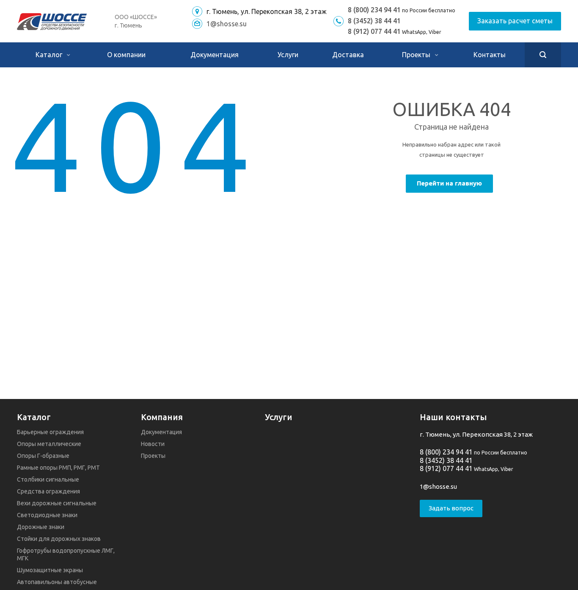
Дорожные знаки (40, 527)
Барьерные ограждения (50, 432)
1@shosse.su (226, 24)
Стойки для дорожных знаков (59, 538)
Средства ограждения (48, 491)
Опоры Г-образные (43, 455)
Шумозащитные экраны (50, 570)
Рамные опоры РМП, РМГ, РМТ (58, 467)
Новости (153, 443)
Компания (162, 417)
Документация (214, 54)
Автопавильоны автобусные (57, 582)
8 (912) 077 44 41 (374, 31)
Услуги (288, 54)
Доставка (348, 54)
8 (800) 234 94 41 (374, 10)
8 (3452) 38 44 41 (374, 21)
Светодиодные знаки (47, 515)
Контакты (489, 54)
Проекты (417, 54)
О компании (126, 54)
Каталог (50, 54)
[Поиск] (543, 54)
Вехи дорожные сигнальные (56, 503)
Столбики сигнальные (48, 479)
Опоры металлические (49, 443)
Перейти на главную (449, 183)
